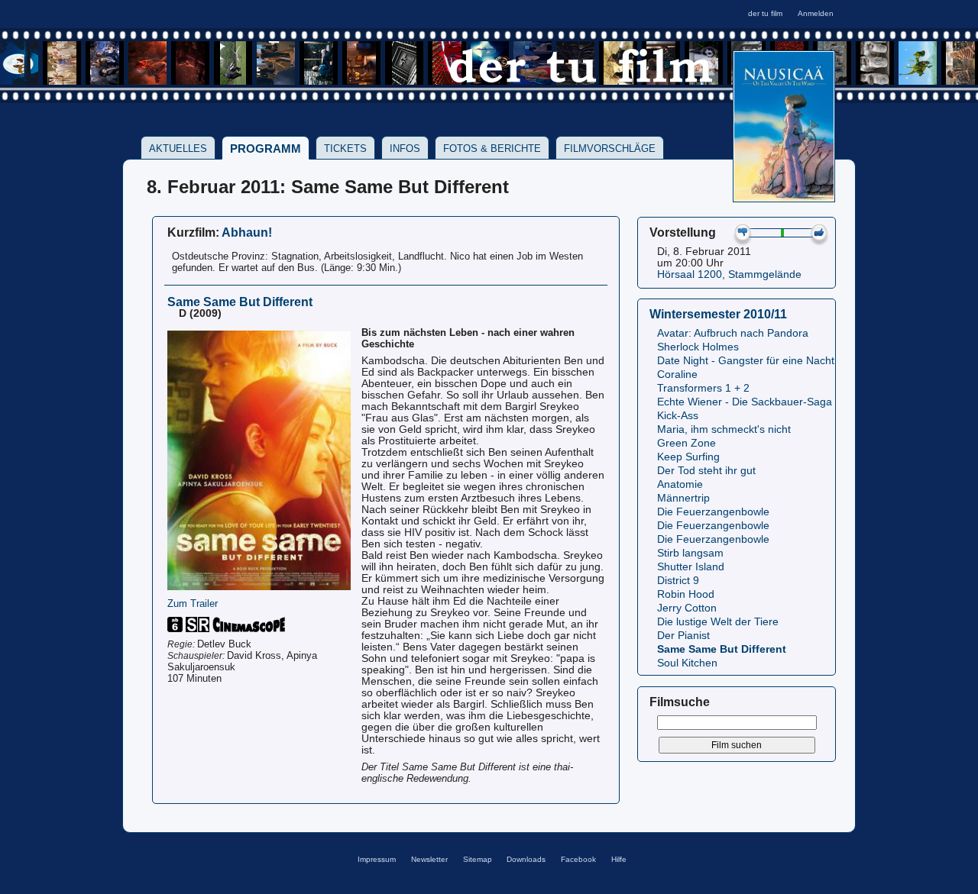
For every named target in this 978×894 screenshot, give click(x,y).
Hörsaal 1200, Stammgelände (729, 274)
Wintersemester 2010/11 (718, 314)
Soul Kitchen (687, 663)
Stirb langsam (690, 553)
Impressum (377, 859)
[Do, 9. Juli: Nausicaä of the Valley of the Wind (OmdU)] (784, 197)
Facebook (578, 859)
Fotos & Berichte (492, 148)
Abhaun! (247, 232)
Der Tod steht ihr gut (706, 470)
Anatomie (680, 484)
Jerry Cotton (687, 608)
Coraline (677, 374)
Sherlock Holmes (698, 347)
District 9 (678, 580)
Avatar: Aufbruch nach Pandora (732, 333)
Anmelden (816, 13)
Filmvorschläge (610, 148)
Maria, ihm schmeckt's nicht (724, 429)
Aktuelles (178, 148)
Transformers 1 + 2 (703, 388)
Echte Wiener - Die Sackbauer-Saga (744, 402)
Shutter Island (690, 567)
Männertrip (683, 498)
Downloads (526, 859)
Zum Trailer (192, 603)
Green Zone (686, 443)
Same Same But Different (721, 649)
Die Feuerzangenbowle (713, 512)
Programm (265, 148)
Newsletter (429, 859)
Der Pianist (683, 635)
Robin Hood (685, 594)
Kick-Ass (677, 415)
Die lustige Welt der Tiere (718, 622)
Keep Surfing (688, 457)
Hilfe (619, 859)
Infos (405, 148)
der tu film (765, 13)
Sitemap (477, 859)
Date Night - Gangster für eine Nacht (745, 360)
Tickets (345, 148)
